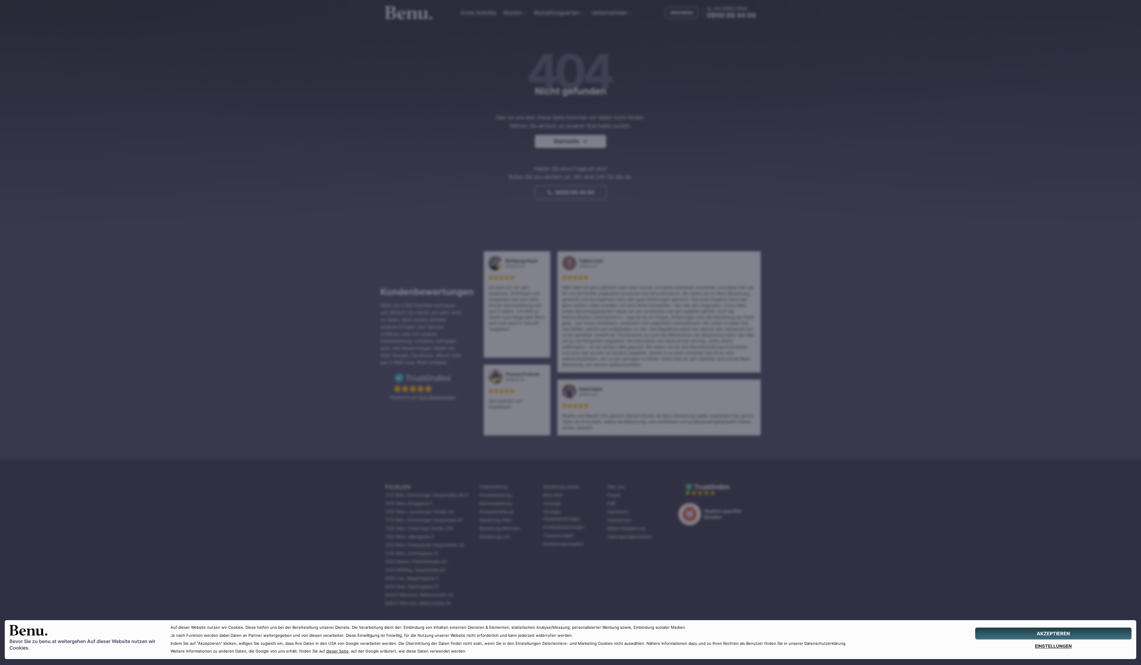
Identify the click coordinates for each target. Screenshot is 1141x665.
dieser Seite (337, 651)
